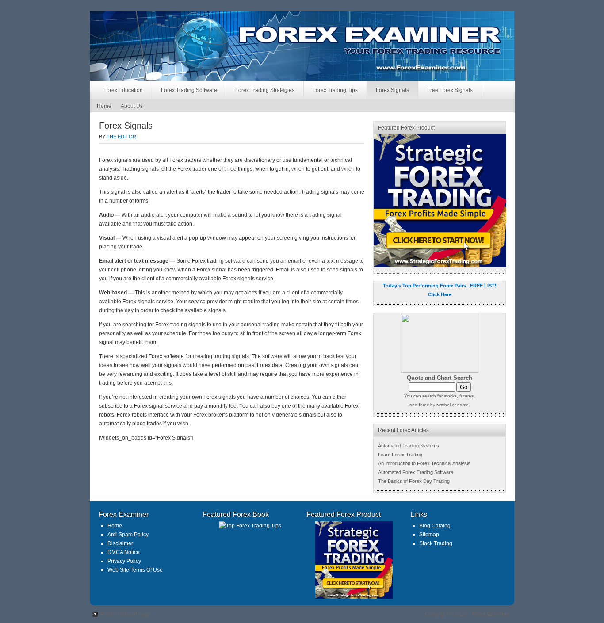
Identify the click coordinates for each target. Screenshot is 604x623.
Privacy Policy (124, 561)
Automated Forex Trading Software (415, 472)
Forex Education (123, 90)
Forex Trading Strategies (264, 90)
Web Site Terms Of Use (135, 570)
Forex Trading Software (189, 90)
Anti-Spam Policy (128, 534)
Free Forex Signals (450, 90)
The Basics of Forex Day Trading (414, 481)
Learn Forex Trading (400, 454)
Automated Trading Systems (408, 445)
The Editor (121, 136)
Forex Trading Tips (335, 90)
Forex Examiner (491, 614)
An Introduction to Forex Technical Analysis (424, 463)
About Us (132, 106)
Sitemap (429, 534)
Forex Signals (392, 90)
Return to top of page (125, 614)
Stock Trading (435, 543)
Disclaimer (120, 543)
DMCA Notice (123, 552)
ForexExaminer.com (186, 28)
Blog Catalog (435, 526)
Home (104, 106)
